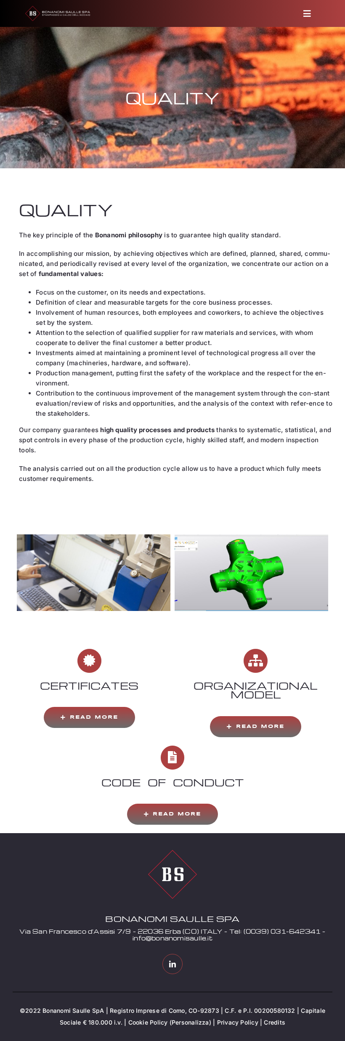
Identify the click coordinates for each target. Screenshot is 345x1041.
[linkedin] (172, 964)
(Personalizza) (190, 1022)
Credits (274, 1022)
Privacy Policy (237, 1022)
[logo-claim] (57, 9)
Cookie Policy (148, 1022)
